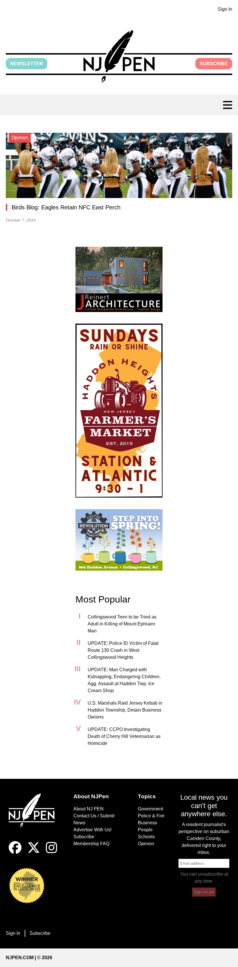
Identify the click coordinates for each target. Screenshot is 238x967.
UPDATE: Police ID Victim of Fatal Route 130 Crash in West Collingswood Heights (123, 650)
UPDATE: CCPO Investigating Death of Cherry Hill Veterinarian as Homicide (124, 736)
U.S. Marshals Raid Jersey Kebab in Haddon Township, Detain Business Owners (125, 710)
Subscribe (214, 63)
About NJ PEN (88, 808)
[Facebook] (15, 852)
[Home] (34, 817)
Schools (146, 836)
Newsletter (26, 63)
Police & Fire (151, 815)
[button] (119, 57)
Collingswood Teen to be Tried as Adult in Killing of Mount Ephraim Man (122, 623)
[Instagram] (51, 852)
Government (150, 808)
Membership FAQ (91, 843)
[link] (119, 279)
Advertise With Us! (92, 829)
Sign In (225, 9)
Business (147, 822)
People (145, 829)
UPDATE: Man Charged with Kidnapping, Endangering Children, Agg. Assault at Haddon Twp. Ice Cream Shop (124, 680)
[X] (33, 852)
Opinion (146, 843)
